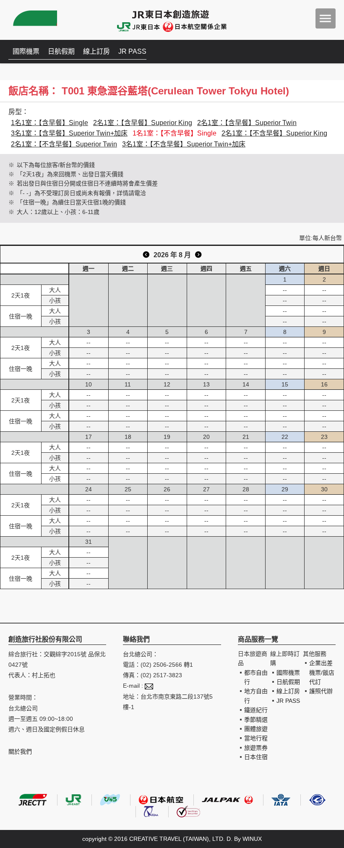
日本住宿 (256, 757)
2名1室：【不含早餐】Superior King (274, 133)
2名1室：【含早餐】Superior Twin (247, 122)
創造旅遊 (33, 19)
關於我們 (20, 751)
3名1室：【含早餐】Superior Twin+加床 (69, 133)
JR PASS (132, 51)
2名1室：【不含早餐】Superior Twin (64, 144)
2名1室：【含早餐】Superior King (142, 122)
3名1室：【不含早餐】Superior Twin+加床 (183, 144)
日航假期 (61, 51)
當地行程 (256, 738)
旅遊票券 (256, 747)
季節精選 (256, 719)
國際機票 (26, 51)
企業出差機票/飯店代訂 (321, 672)
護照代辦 (321, 691)
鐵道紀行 (256, 710)
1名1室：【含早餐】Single (49, 122)
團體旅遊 (256, 728)
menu (325, 18)
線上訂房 (96, 51)
